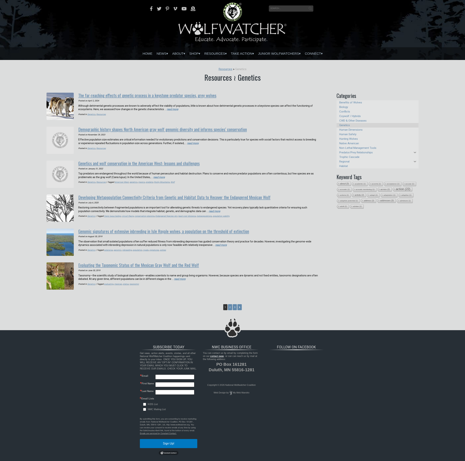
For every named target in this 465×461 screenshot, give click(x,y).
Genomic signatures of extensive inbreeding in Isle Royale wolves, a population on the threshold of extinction (163, 231)
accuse (409, 184)
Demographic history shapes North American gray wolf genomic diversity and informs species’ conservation (162, 129)
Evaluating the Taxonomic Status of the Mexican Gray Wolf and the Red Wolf (138, 265)
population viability (221, 216)
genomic (117, 250)
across (385, 189)
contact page (217, 356)
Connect (313, 53)
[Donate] (193, 8)
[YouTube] (184, 8)
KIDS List (153, 404)
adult (343, 206)
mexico (141, 182)
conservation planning (144, 216)
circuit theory (128, 216)
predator (149, 182)
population (137, 250)
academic (360, 184)
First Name (148, 383)
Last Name (147, 391)
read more (172, 109)
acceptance (393, 184)
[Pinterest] (167, 8)
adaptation (389, 195)
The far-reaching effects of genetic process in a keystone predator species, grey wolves (147, 95)
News (161, 53)
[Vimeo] (175, 8)
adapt (374, 195)
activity (359, 195)
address (369, 201)
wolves (163, 250)
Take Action (241, 53)
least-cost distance (187, 216)
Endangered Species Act (166, 216)
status (126, 284)
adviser (357, 206)
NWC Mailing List (157, 409)
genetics (133, 182)
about (344, 183)
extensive (108, 250)
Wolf (173, 182)
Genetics (91, 114)
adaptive (406, 195)
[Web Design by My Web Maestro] (230, 393)
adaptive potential (349, 201)
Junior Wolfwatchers (278, 53)
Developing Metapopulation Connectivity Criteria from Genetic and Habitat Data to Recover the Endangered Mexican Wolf (174, 197)
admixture (405, 201)
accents (376, 184)
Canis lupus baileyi (112, 216)
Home (147, 53)
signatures (154, 250)
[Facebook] (151, 8)
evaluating (108, 284)
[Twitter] (159, 8)
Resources (214, 53)
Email (145, 376)
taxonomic (134, 284)
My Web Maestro (241, 393)
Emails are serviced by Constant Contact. (158, 433)
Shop (194, 53)
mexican (118, 284)
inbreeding (127, 250)
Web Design (220, 393)
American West (122, 182)
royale (145, 250)
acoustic (345, 189)
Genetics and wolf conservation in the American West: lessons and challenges (139, 163)
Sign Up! (168, 443)
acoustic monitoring (365, 189)
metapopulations (204, 216)
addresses (387, 200)
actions (344, 195)
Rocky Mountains (162, 182)
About (177, 53)
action (403, 189)
